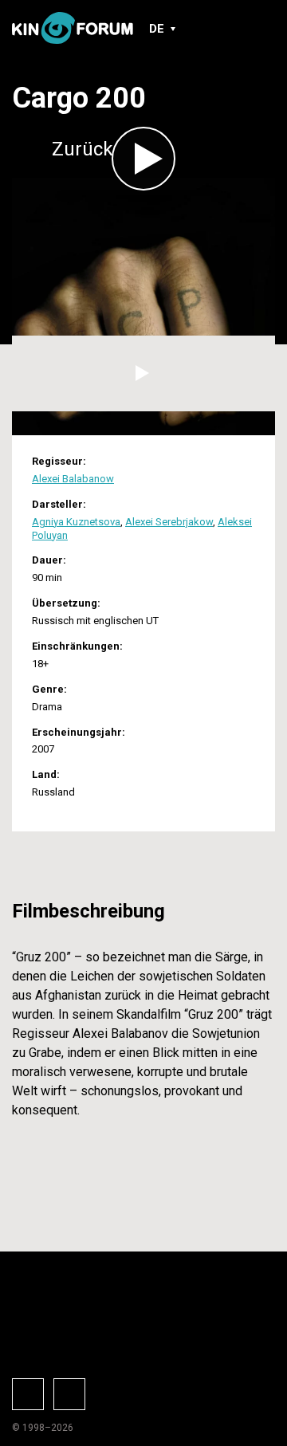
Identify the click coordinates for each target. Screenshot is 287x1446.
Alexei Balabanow (73, 479)
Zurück (82, 149)
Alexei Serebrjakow (169, 522)
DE (156, 29)
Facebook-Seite (28, 1394)
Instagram (69, 1394)
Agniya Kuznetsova (76, 522)
